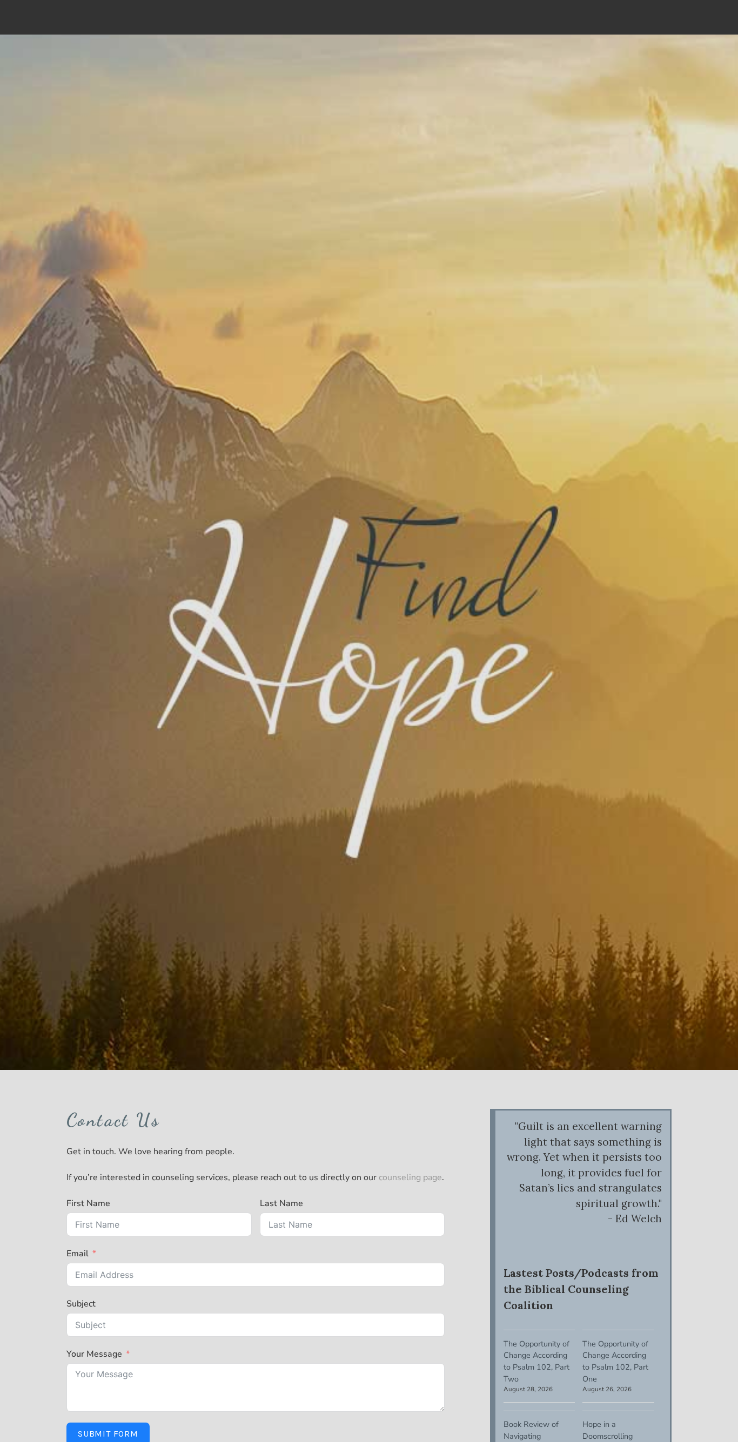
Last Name (281, 1203)
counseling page (410, 1177)
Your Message (94, 1354)
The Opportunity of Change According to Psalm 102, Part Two (536, 1361)
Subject (81, 1304)
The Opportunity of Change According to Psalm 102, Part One (615, 1361)
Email (77, 1254)
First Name (88, 1203)
